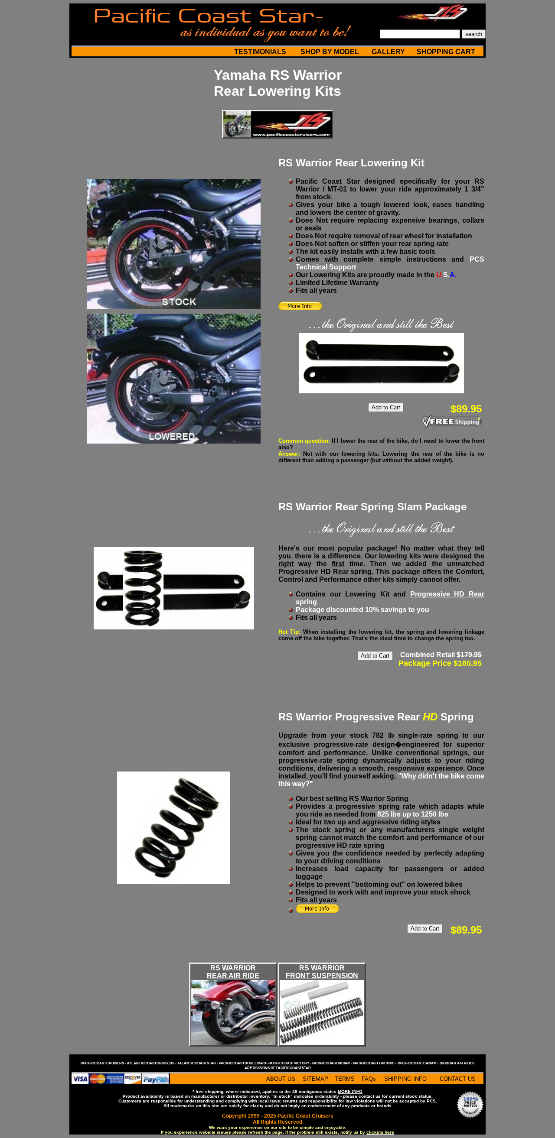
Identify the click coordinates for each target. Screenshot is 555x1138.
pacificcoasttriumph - (375, 1063)
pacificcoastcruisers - (104, 1063)
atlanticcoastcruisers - (152, 1063)
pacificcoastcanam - (419, 1063)
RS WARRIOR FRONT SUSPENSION (322, 971)
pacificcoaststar (293, 1068)
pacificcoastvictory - (290, 1063)
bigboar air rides (457, 1063)
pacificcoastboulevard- (243, 1063)
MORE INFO (350, 1091)
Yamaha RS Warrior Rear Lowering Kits (278, 83)
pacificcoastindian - (332, 1063)
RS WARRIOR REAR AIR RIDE (233, 971)
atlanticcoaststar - (198, 1063)
